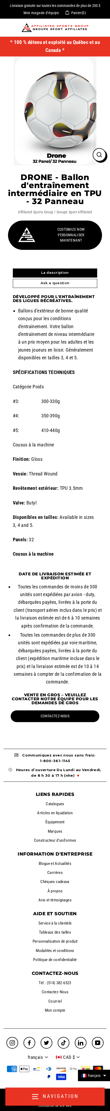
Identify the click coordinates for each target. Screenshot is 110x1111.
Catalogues (55, 803)
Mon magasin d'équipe (41, 13)
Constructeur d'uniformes (55, 840)
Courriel (55, 1001)
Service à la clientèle (55, 923)
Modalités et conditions (55, 950)
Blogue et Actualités (55, 863)
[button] (94, 1075)
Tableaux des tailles (55, 932)
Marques (55, 831)
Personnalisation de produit (55, 941)
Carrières (55, 872)
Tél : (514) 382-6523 (55, 982)
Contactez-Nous (55, 992)
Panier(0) (78, 13)
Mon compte (55, 1010)
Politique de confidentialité (55, 959)
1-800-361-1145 (55, 761)
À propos (55, 891)
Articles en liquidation (55, 813)
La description (55, 273)
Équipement (55, 822)
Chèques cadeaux (54, 881)
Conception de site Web (55, 1106)
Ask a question (55, 283)
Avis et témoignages (55, 900)
